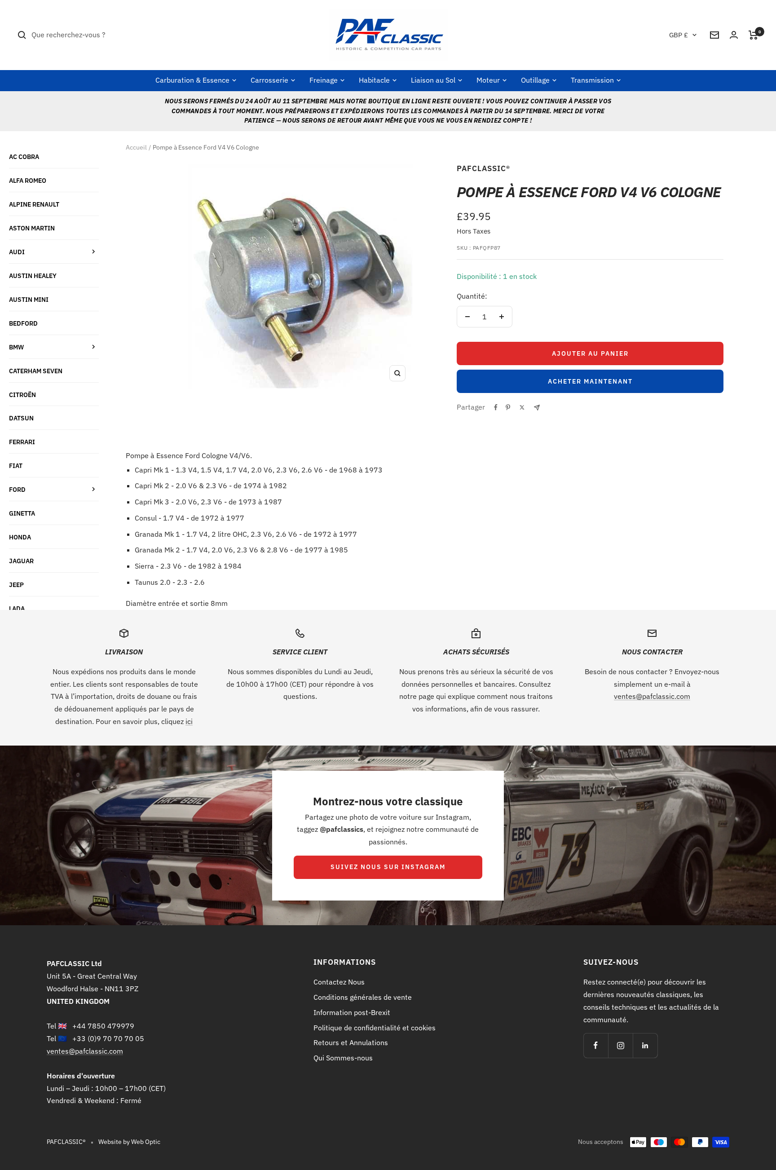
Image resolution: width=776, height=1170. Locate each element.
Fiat (15, 465)
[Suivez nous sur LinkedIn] (645, 1045)
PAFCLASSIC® (483, 168)
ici (189, 721)
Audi (17, 251)
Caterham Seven (35, 370)
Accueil (136, 147)
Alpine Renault (34, 204)
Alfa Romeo (27, 180)
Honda (20, 537)
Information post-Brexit (351, 1012)
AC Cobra (24, 156)
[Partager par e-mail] (537, 408)
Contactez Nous (339, 981)
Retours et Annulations (350, 1042)
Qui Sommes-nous (343, 1057)
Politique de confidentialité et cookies (374, 1027)
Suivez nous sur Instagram (388, 867)
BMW (16, 347)
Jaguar (21, 560)
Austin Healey (33, 275)
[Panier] (753, 35)
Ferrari (22, 441)
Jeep (16, 584)
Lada (17, 608)
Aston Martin (32, 228)
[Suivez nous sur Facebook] (595, 1045)
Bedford (23, 323)
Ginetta (22, 513)
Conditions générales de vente (362, 997)
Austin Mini (28, 299)
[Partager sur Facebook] (496, 407)
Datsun (21, 418)
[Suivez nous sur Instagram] (620, 1045)
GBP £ (678, 35)
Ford (17, 489)
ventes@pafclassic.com (652, 696)
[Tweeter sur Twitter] (522, 407)
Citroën (22, 394)
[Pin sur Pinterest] (508, 407)
